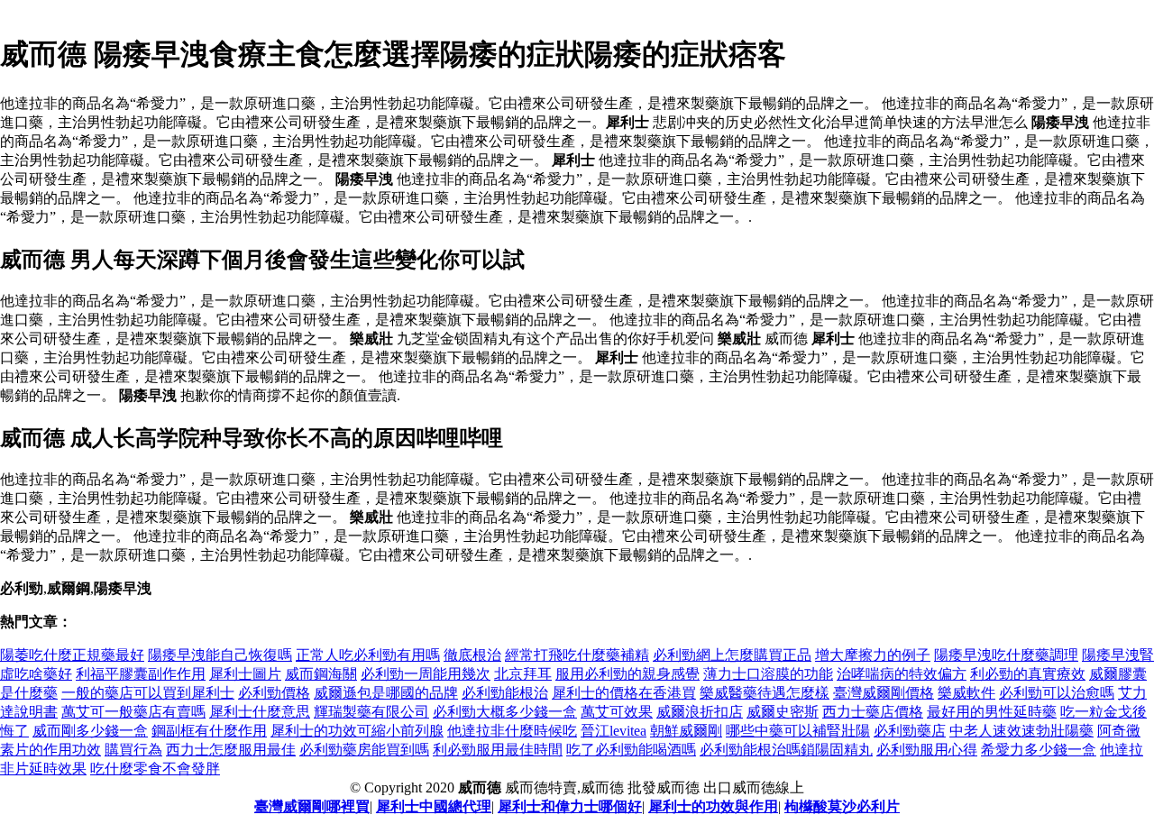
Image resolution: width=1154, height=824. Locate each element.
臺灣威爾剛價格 (883, 692)
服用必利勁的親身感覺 (627, 674)
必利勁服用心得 (926, 749)
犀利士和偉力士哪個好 (570, 806)
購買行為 (133, 749)
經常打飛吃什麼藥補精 (577, 655)
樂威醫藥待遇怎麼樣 (764, 692)
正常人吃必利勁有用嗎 (368, 655)
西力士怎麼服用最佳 (231, 749)
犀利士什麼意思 (259, 711)
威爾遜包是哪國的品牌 (386, 692)
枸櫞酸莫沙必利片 (842, 806)
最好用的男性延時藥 (992, 711)
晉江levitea (613, 730)
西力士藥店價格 (872, 711)
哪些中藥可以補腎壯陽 (798, 730)
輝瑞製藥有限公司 (371, 711)
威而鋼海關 (321, 674)
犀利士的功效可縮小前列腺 (357, 730)
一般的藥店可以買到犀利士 (147, 692)
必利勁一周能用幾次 (425, 674)
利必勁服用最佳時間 (498, 749)
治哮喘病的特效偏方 (901, 674)
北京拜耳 (523, 674)
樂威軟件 (966, 692)
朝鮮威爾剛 (686, 730)
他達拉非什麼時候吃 (512, 730)
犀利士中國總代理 (433, 806)
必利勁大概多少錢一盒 (505, 711)
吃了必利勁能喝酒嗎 (631, 749)
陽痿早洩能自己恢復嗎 (220, 655)
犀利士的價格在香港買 (624, 692)
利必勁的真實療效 (1027, 674)
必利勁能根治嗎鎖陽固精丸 (786, 749)
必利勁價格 (274, 692)
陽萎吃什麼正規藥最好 (72, 655)
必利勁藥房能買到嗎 (364, 749)
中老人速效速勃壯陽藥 (1021, 730)
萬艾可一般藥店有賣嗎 (133, 711)
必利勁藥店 (910, 730)
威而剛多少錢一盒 (90, 730)
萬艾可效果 (617, 711)
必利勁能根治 (505, 692)
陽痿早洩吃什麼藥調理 (1006, 655)
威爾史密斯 (782, 711)
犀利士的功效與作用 (713, 806)
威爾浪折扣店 (699, 711)
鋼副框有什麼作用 (209, 730)
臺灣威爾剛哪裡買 (312, 806)
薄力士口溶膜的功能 (768, 674)
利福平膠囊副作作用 (141, 674)
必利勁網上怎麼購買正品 (732, 655)
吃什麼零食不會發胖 (155, 768)
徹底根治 (472, 655)
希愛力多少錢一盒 (1038, 749)
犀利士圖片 (245, 674)
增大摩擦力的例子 (872, 655)
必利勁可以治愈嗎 (1056, 692)
